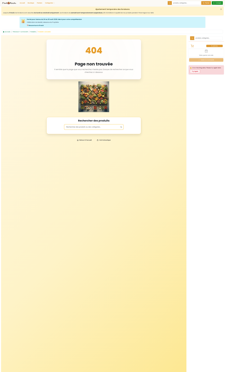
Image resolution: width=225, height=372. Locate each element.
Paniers (39, 3)
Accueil (22, 3)
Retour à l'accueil (85, 140)
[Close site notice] (221, 9)
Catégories (49, 3)
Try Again (195, 71)
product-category (20, 32)
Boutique (31, 3)
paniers (33, 32)
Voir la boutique (105, 140)
